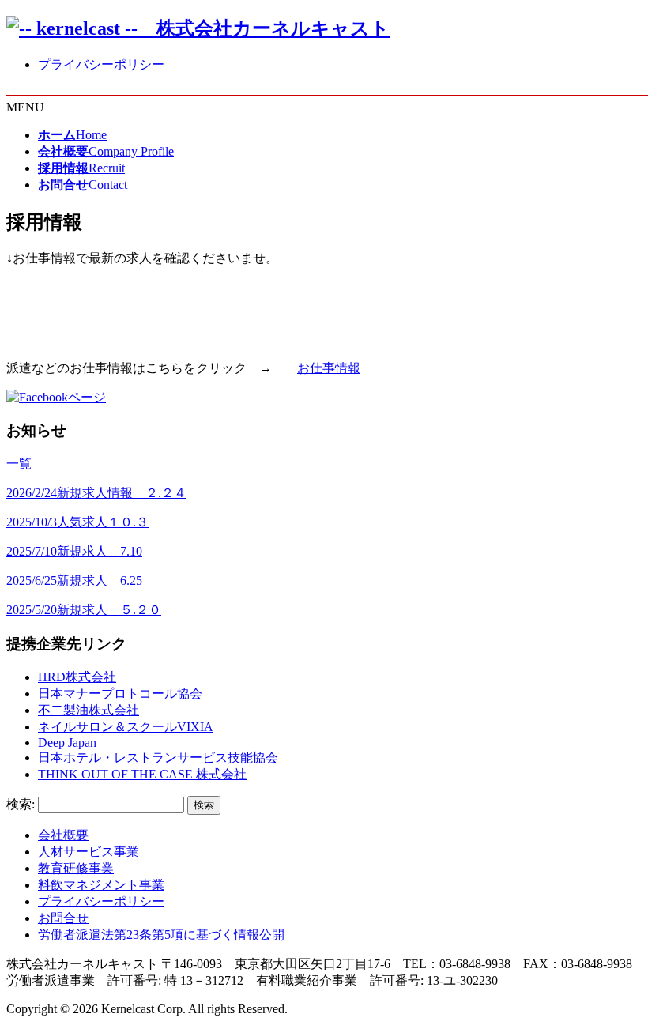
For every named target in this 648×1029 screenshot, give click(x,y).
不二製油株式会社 (88, 710)
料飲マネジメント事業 (101, 884)
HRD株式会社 (77, 677)
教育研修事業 (76, 868)
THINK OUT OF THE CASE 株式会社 (142, 774)
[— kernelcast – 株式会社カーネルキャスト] (198, 28)
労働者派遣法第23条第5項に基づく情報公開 (161, 934)
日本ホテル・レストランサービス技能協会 (158, 757)
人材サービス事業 (88, 851)
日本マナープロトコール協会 (120, 693)
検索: (20, 804)
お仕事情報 (328, 368)
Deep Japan (67, 742)
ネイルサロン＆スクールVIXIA (125, 726)
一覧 (19, 463)
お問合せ (63, 918)
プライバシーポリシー (101, 64)
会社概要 (63, 835)
